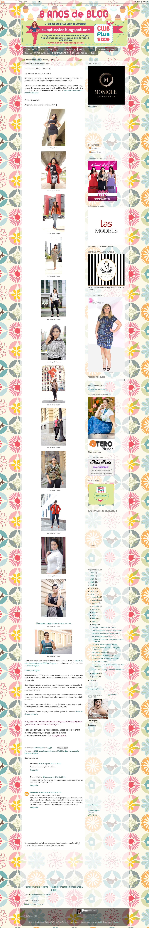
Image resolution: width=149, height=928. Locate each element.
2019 (92, 573)
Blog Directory (93, 805)
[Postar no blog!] (60, 748)
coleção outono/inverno (47, 751)
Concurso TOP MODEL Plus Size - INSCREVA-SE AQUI (46, 53)
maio (94, 618)
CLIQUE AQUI (59, 736)
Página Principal (31, 49)
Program (35, 753)
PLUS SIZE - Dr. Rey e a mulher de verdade (108, 670)
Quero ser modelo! (86, 49)
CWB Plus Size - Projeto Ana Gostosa (105, 633)
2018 (92, 576)
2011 (92, 680)
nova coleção (74, 751)
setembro (96, 606)
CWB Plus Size (47, 49)
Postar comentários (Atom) (41, 895)
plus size (28, 753)
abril (94, 621)
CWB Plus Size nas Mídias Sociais (104, 644)
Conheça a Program (32, 670)
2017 (92, 579)
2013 (92, 591)
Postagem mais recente (36, 887)
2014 (92, 588)
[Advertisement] (53, 867)
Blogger (116, 922)
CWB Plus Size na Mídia (107, 49)
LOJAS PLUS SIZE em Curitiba (84, 53)
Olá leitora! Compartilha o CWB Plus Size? (38, 59)
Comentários (96, 152)
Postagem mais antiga (71, 887)
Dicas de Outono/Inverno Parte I (104, 627)
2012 (36, 751)
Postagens (95, 148)
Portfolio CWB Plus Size (66, 49)
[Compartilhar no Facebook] (65, 748)
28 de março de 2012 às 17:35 (49, 792)
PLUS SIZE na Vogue (100, 662)
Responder (34, 770)
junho (94, 615)
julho (94, 612)
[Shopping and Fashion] (96, 813)
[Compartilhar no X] (62, 748)
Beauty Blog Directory (96, 689)
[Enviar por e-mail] (58, 748)
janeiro (95, 677)
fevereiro (95, 673)
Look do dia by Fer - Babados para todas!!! (108, 630)
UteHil (100, 922)
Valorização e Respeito (100, 652)
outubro (95, 603)
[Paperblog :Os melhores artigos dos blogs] (112, 695)
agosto (95, 609)
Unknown (34, 792)
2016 (92, 582)
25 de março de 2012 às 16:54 (54, 777)
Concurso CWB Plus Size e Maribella (105, 658)
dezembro (96, 597)
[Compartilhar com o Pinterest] (67, 748)
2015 (92, 585)
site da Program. (33, 666)
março (94, 624)
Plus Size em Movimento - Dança (104, 655)
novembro (96, 600)
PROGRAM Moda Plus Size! (102, 636)
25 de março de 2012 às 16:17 (49, 764)
